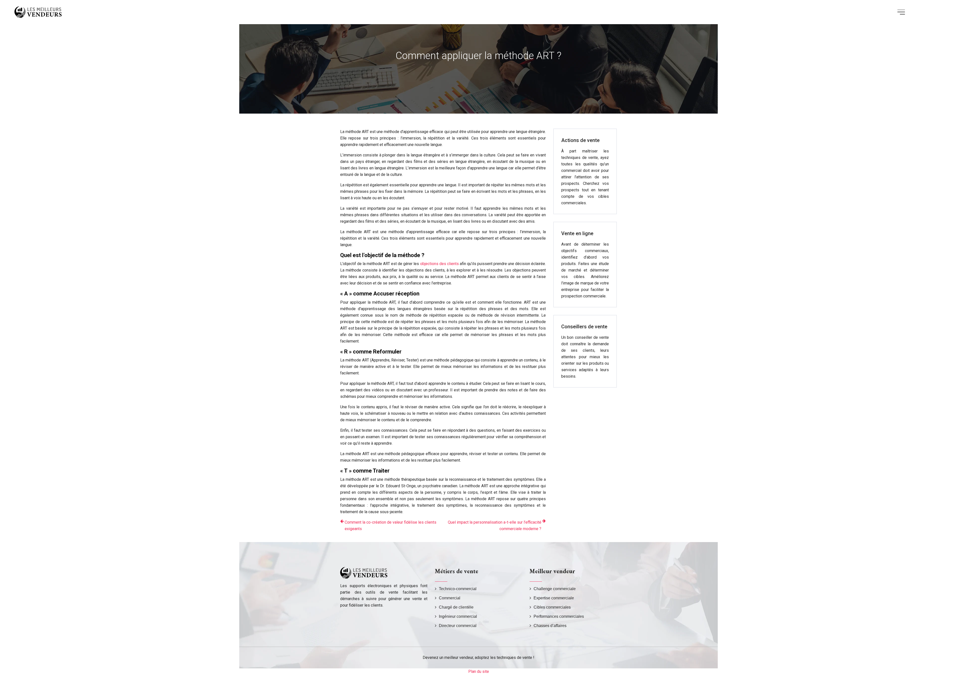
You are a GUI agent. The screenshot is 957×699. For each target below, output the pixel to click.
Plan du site (478, 671)
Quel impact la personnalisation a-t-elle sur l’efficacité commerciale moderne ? (494, 525)
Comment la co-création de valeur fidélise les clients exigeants (390, 525)
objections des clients (439, 263)
